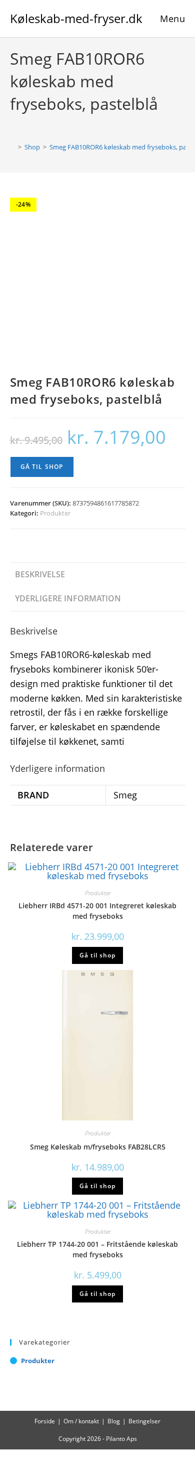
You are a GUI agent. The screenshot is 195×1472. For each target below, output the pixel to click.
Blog (114, 1421)
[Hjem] (12, 146)
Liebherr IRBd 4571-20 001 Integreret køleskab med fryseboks (97, 911)
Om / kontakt (81, 1421)
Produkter (55, 513)
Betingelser (144, 1421)
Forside (44, 1421)
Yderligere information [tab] (68, 598)
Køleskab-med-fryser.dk (76, 18)
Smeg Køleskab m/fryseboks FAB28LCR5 (98, 1147)
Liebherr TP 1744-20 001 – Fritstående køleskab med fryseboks (97, 1249)
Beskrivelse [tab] (40, 574)
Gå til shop (42, 466)
